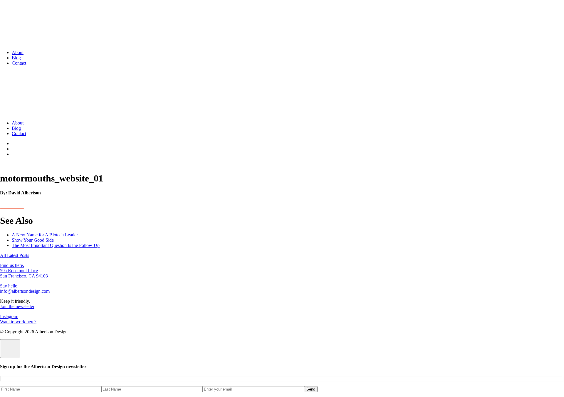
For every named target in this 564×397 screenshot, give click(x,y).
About (18, 52)
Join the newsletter (17, 306)
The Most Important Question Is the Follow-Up (56, 245)
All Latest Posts (14, 255)
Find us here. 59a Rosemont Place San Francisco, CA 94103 (24, 270)
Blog (16, 57)
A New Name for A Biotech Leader (45, 234)
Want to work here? (18, 321)
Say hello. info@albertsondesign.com (25, 288)
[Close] (10, 348)
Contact (19, 62)
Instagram (9, 316)
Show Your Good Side (33, 240)
